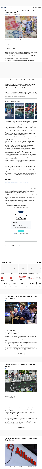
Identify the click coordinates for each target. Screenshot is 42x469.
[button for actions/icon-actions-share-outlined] (36, 44)
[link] (6, 7)
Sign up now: (7, 14)
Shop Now (5, 283)
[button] (35, 7)
